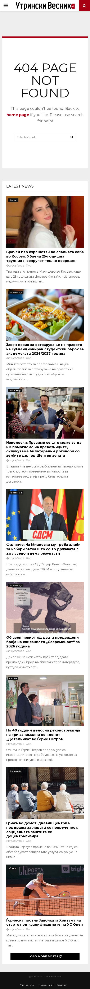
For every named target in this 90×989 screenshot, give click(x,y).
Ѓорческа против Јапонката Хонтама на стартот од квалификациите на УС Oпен (44, 922)
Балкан (13, 200)
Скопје (13, 678)
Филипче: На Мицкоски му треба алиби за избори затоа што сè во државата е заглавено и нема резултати (43, 549)
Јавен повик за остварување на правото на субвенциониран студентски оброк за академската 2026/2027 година (45, 349)
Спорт (12, 868)
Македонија (15, 292)
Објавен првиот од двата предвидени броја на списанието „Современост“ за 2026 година (43, 642)
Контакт (62, 984)
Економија (15, 390)
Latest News (20, 186)
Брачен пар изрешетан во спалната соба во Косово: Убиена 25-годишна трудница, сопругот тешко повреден (45, 256)
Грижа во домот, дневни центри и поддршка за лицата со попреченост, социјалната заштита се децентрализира (42, 829)
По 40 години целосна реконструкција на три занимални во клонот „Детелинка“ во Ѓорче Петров (43, 734)
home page (17, 115)
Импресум (45, 984)
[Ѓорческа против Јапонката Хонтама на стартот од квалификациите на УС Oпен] (45, 890)
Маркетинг (27, 984)
